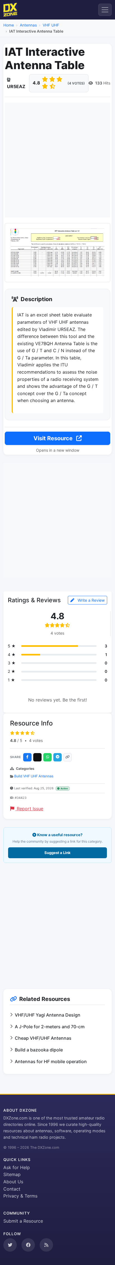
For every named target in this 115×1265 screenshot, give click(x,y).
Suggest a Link (57, 852)
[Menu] (105, 10)
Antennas (28, 25)
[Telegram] (57, 757)
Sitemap (12, 1174)
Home (8, 25)
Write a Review (90, 600)
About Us (13, 1181)
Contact (11, 1189)
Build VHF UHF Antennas (33, 776)
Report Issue (29, 808)
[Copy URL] (67, 757)
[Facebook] (27, 757)
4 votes (36, 740)
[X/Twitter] (37, 757)
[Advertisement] (57, 160)
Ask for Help (16, 1167)
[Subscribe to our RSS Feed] (46, 1245)
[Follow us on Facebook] (28, 1245)
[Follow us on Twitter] (10, 1245)
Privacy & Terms (20, 1196)
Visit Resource (53, 438)
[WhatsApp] (47, 757)
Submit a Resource (23, 1221)
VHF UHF (51, 25)
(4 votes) (76, 83)
